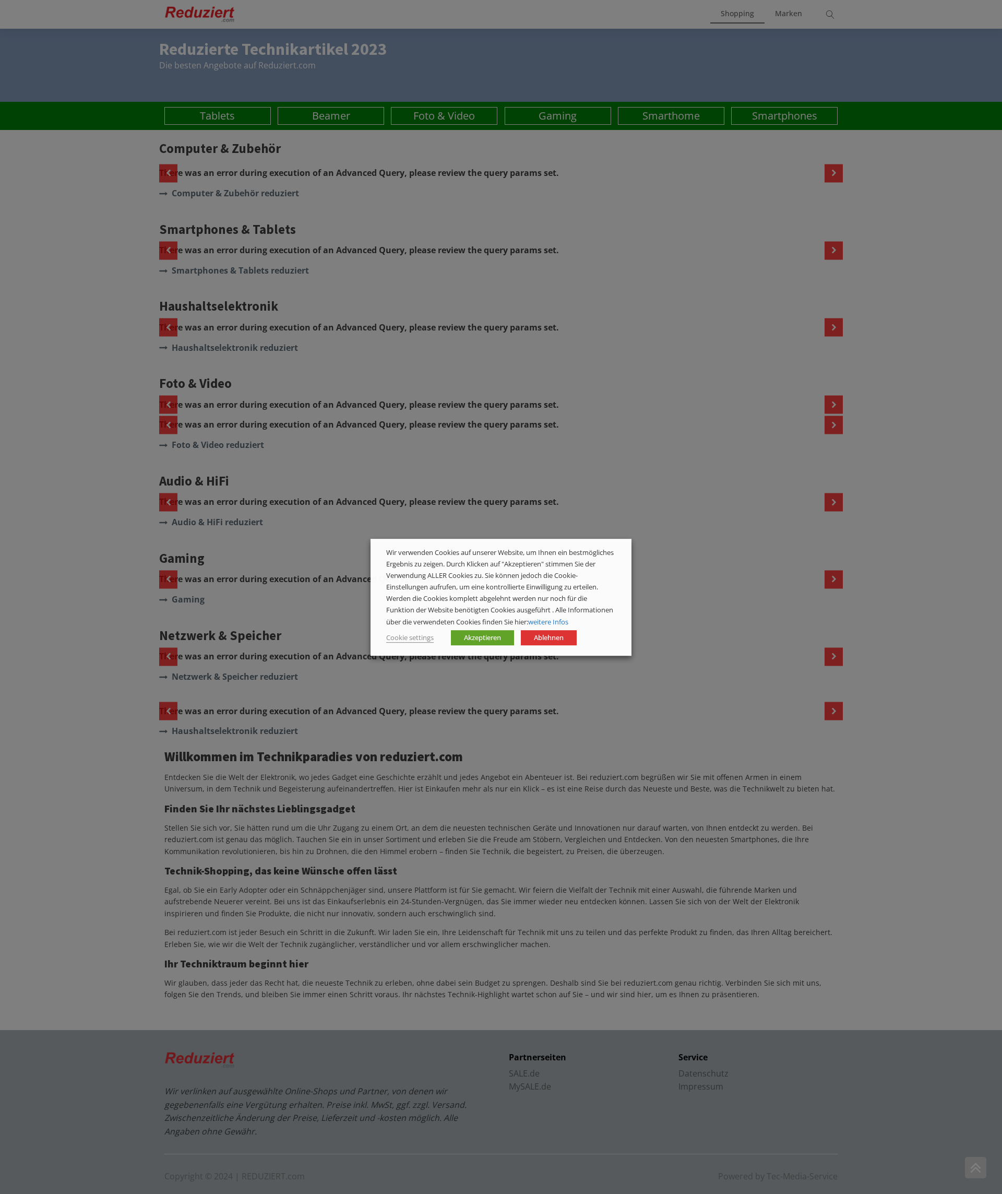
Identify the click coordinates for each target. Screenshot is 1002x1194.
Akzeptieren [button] (482, 637)
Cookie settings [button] (410, 637)
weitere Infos (548, 621)
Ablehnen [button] (549, 637)
